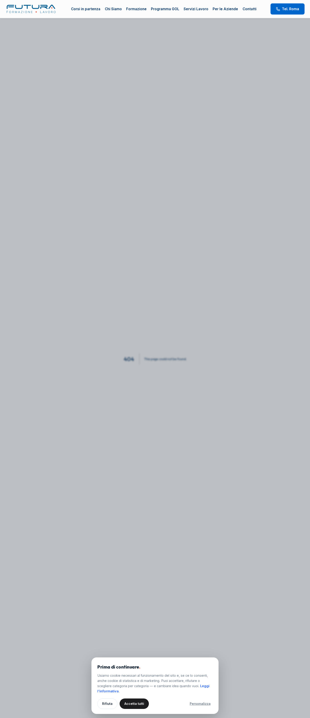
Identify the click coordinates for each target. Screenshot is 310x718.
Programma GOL (165, 9)
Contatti (249, 9)
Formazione (136, 9)
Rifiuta (107, 704)
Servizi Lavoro (196, 9)
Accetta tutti (134, 704)
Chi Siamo (113, 9)
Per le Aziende (225, 9)
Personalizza (200, 704)
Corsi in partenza (85, 9)
